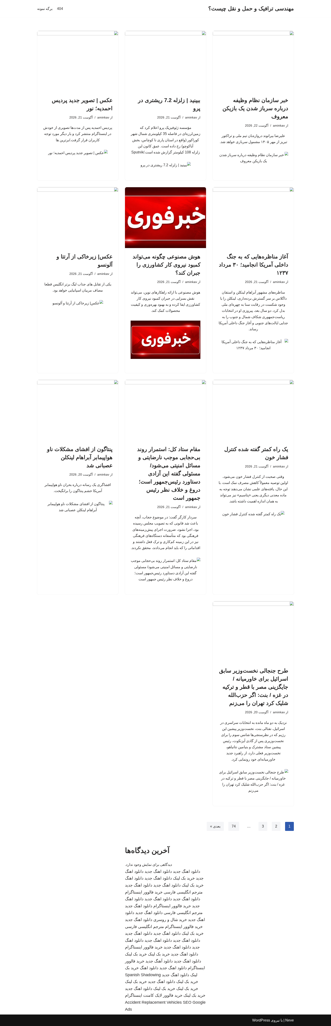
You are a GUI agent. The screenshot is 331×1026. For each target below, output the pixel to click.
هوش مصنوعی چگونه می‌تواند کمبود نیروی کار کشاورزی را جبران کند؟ (166, 264)
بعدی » (215, 826)
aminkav (279, 125)
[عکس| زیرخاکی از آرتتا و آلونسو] (77, 217)
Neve (289, 1020)
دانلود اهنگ (134, 878)
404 (60, 9)
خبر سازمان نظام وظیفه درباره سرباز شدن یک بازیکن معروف (255, 108)
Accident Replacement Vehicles (153, 1002)
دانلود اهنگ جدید (186, 871)
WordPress (261, 1020)
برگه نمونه (44, 9)
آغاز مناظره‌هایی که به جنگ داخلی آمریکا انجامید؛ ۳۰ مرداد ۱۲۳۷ (253, 264)
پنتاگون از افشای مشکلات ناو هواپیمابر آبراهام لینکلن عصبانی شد (80, 457)
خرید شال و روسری (170, 919)
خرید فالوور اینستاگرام (144, 892)
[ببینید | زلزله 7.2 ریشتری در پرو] (165, 61)
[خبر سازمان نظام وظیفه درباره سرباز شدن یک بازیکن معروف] (253, 61)
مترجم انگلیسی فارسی (183, 892)
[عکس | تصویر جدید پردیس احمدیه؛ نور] (77, 61)
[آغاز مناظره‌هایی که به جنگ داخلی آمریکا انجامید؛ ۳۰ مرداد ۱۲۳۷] (253, 217)
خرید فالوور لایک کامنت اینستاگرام (153, 995)
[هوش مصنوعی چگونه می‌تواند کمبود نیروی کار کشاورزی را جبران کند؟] (165, 217)
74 (234, 826)
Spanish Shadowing (143, 975)
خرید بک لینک (184, 878)
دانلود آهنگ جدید (159, 961)
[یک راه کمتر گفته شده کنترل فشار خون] (253, 410)
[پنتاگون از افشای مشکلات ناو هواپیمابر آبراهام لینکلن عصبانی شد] (77, 410)
